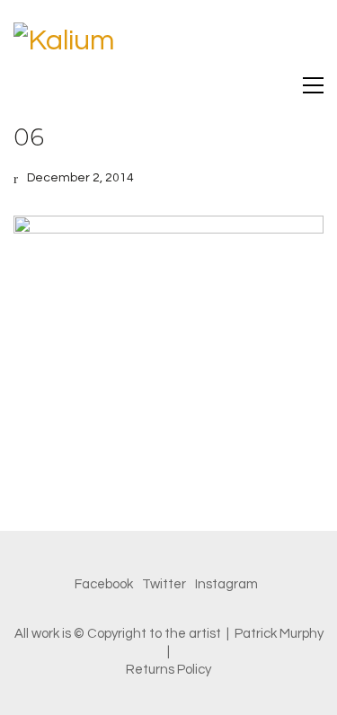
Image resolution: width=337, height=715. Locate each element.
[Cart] (275, 84)
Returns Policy (168, 669)
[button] (313, 85)
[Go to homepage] (168, 44)
